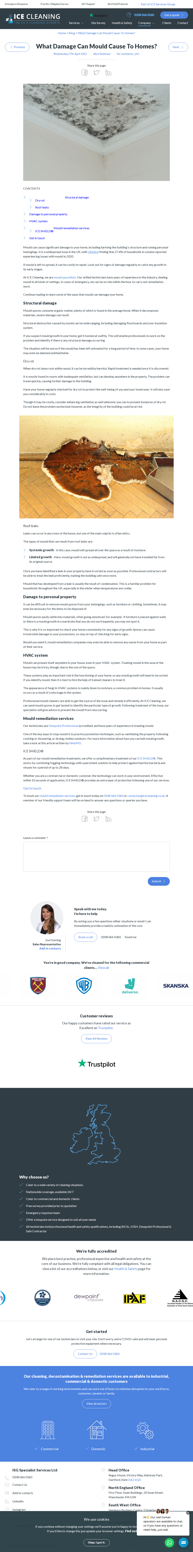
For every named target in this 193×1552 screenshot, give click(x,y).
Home (62, 33)
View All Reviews (96, 1038)
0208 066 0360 (144, 15)
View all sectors (96, 1403)
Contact (183, 23)
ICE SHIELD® (146, 758)
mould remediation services (57, 795)
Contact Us (19, 1484)
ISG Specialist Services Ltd (32, 18)
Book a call (85, 937)
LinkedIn (18, 1501)
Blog (72, 33)
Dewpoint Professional (63, 725)
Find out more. (135, 1531)
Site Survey (98, 23)
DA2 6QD (134, 1479)
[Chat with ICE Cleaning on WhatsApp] (169, 1542)
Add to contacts (50, 948)
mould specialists (65, 277)
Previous (19, 47)
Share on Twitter (96, 72)
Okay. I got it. (96, 1542)
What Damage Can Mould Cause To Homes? (106, 33)
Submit (156, 881)
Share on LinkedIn (108, 72)
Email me (130, 937)
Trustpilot (105, 1028)
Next (176, 47)
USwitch (93, 252)
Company (144, 23)
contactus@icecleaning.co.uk (146, 795)
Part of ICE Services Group (158, 4)
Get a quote (171, 15)
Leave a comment (34, 837)
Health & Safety (122, 23)
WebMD (75, 743)
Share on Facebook (84, 72)
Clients (166, 23)
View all (103, 968)
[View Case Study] (77, 986)
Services (74, 23)
